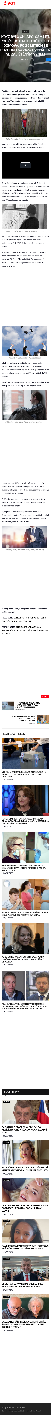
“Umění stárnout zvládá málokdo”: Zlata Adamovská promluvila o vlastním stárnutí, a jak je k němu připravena (25, 821)
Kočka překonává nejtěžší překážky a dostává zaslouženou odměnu (24, 720)
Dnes (25, 31)
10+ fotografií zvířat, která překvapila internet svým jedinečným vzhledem (27, 706)
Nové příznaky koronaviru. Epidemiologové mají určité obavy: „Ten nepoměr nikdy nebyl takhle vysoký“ (24, 868)
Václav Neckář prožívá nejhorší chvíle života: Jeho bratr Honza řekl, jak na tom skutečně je (24, 1324)
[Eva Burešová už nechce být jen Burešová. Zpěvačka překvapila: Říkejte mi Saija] (25, 1231)
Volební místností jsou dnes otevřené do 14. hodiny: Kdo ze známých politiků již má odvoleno (24, 774)
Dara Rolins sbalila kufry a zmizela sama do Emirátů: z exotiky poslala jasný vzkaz (25, 1208)
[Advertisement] (25, 297)
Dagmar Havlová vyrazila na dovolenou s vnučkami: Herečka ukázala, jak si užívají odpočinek (23, 959)
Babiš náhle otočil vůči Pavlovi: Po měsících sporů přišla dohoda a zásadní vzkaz (24, 1130)
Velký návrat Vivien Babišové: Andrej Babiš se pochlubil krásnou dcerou (22, 1285)
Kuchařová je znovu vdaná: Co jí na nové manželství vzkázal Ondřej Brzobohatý (25, 1169)
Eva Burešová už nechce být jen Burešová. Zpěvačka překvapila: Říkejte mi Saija (25, 1247)
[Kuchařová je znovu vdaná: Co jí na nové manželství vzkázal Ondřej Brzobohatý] (25, 1152)
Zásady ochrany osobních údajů (13, 1411)
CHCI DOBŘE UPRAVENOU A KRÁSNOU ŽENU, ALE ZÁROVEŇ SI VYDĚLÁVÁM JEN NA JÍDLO (25, 630)
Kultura (7, 1102)
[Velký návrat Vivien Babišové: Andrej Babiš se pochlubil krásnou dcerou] (25, 1268)
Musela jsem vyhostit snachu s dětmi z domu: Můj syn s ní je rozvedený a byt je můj (25, 913)
